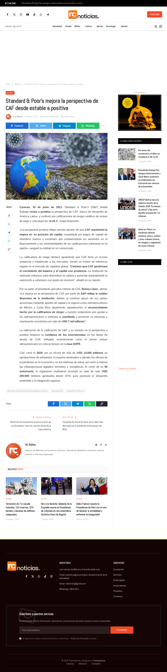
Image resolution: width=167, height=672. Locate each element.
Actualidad (57, 26)
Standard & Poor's (75, 391)
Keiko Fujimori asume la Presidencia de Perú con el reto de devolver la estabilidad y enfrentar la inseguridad (91, 509)
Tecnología (111, 26)
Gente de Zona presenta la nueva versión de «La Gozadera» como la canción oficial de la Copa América (30, 425)
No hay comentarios (51, 116)
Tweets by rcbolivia (127, 368)
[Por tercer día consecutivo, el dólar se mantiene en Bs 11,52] (126, 154)
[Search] (156, 26)
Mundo (100, 26)
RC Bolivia (19, 116)
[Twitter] (9, 224)
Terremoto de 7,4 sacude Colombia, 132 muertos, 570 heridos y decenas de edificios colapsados (20, 509)
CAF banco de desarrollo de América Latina (27, 391)
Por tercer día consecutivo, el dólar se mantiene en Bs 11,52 (149, 153)
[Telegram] (9, 232)
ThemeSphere (99, 660)
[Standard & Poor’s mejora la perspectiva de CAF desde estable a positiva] (56, 166)
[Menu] (160, 26)
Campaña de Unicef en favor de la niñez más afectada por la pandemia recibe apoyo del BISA (82, 425)
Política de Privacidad (79, 638)
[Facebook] (9, 215)
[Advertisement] (83, 57)
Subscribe (154, 14)
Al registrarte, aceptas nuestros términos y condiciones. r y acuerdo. (59, 638)
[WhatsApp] (9, 241)
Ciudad (68, 26)
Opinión (124, 26)
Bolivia (77, 26)
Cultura (88, 26)
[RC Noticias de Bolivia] (83, 14)
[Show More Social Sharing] (103, 126)
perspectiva (57, 391)
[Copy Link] (9, 249)
